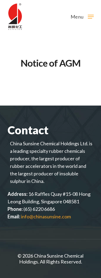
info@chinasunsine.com (46, 216)
